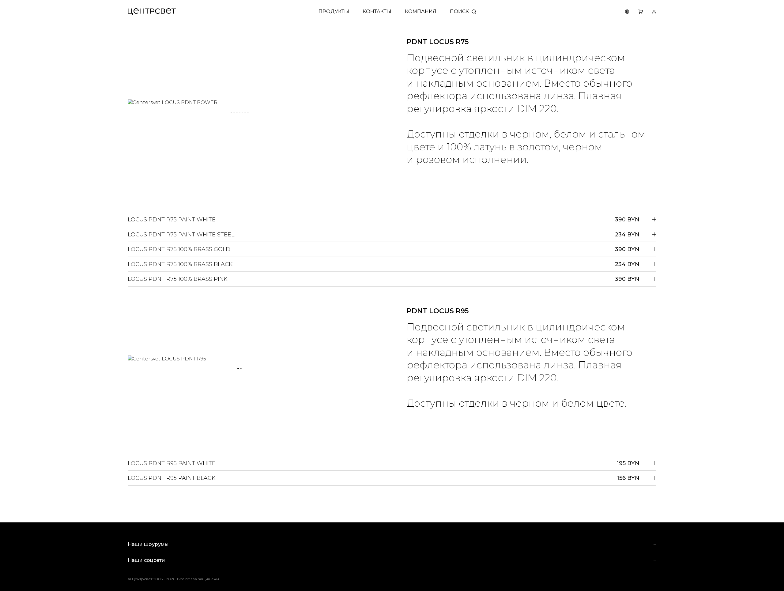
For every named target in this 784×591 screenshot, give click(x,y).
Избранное (636, 11)
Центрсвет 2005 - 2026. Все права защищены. (178, 579)
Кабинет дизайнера (649, 11)
